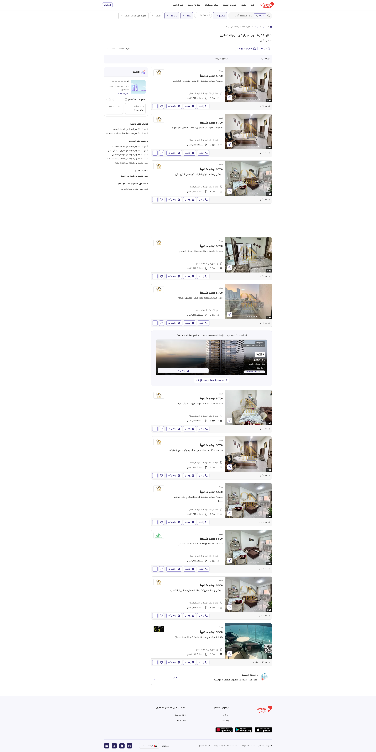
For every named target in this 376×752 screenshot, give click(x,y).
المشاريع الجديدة (229, 5)
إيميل (187, 106)
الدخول (107, 5)
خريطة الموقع (204, 746)
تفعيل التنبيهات (244, 48)
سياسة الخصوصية (247, 746)
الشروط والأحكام (265, 746)
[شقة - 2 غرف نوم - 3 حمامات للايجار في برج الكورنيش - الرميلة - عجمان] (211, 258)
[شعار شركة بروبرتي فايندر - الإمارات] (267, 5)
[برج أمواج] (211, 357)
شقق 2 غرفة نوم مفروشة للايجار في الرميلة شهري (127, 133)
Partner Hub (180, 715)
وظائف (225, 721)
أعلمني (176, 677)
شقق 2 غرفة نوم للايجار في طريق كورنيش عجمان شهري (124, 150)
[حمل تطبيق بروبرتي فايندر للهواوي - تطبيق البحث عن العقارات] (224, 729)
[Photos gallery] (248, 84)
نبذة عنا (225, 715)
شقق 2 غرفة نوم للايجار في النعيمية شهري (130, 146)
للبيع (253, 5)
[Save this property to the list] (161, 106)
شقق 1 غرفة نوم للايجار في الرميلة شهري (130, 129)
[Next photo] (269, 85)
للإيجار (243, 5)
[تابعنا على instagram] (129, 745)
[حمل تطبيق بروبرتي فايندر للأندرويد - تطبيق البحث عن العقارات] (243, 729)
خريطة (264, 48)
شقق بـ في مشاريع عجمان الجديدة (134, 189)
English (165, 746)
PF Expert (181, 721)
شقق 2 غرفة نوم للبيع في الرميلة (134, 176)
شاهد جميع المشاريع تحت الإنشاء (211, 380)
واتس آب (172, 106)
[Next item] (108, 99)
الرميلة (261, 15)
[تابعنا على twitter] (114, 745)
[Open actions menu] (155, 106)
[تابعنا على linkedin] (106, 745)
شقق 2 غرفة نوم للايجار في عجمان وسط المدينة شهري (125, 159)
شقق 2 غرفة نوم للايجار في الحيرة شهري (131, 163)
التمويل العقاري (177, 5)
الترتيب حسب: (124, 48)
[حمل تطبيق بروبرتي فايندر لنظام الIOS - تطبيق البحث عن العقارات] (263, 729)
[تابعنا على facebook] (122, 745)
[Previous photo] (227, 85)
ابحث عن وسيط (194, 5)
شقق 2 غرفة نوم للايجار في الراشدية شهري (130, 154)
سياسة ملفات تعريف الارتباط (225, 746)
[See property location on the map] (229, 97)
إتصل (201, 106)
